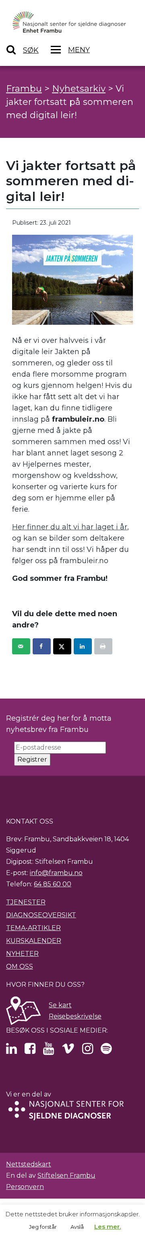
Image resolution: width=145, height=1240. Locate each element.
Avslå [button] (77, 1227)
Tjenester (26, 902)
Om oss (19, 966)
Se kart (60, 1005)
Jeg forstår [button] (43, 1227)
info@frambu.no (56, 873)
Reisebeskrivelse (75, 1016)
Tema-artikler (33, 928)
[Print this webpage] (103, 646)
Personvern (25, 1187)
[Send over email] (21, 646)
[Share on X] (62, 646)
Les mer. (107, 1226)
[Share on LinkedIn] (83, 646)
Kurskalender (33, 941)
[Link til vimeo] (68, 1051)
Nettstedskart (28, 1164)
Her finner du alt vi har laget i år (69, 527)
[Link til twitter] (11, 1051)
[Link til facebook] (30, 1051)
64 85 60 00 (52, 884)
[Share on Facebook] (42, 646)
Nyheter (22, 953)
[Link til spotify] (106, 1051)
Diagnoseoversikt (41, 915)
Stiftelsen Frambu (66, 1175)
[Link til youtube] (48, 1051)
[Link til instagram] (87, 1051)
